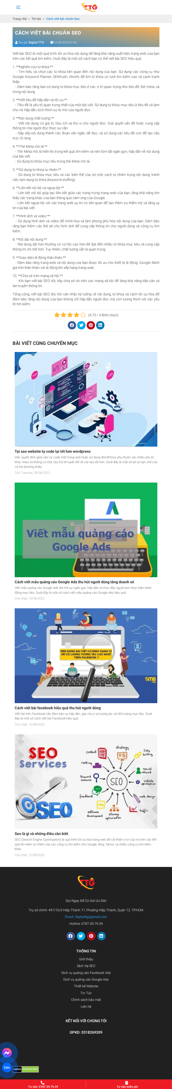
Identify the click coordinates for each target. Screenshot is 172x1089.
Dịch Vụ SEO (86, 966)
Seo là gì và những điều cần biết (41, 833)
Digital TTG (36, 42)
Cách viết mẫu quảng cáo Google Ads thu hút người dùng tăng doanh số (74, 582)
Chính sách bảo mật (86, 1000)
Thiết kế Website (86, 986)
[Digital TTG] (89, 7)
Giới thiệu (86, 959)
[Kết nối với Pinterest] (91, 936)
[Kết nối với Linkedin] (101, 936)
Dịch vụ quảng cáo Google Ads (86, 979)
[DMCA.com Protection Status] (26, 1069)
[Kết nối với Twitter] (81, 936)
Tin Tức (86, 993)
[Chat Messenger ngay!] (7, 1053)
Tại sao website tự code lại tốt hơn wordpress (53, 451)
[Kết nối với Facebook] (70, 936)
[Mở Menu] (18, 7)
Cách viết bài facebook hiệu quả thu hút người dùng (58, 708)
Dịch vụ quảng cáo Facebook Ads (86, 973)
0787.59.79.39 (92, 924)
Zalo (7, 1067)
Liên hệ (86, 1007)
